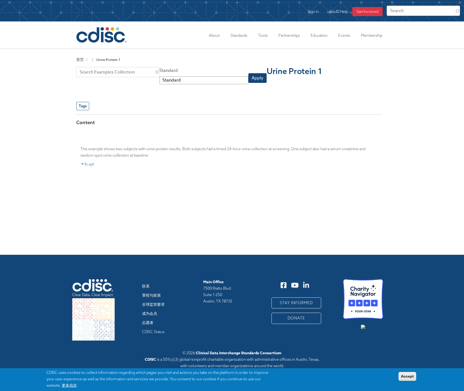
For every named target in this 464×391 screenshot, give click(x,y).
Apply (257, 78)
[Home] (102, 34)
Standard (169, 70)
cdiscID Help (337, 11)
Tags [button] (83, 106)
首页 (80, 59)
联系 (146, 286)
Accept (407, 376)
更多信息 (69, 385)
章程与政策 (151, 295)
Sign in (313, 11)
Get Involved (367, 11)
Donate (296, 318)
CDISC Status (153, 331)
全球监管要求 (153, 304)
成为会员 (149, 313)
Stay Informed (296, 302)
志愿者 (147, 322)
